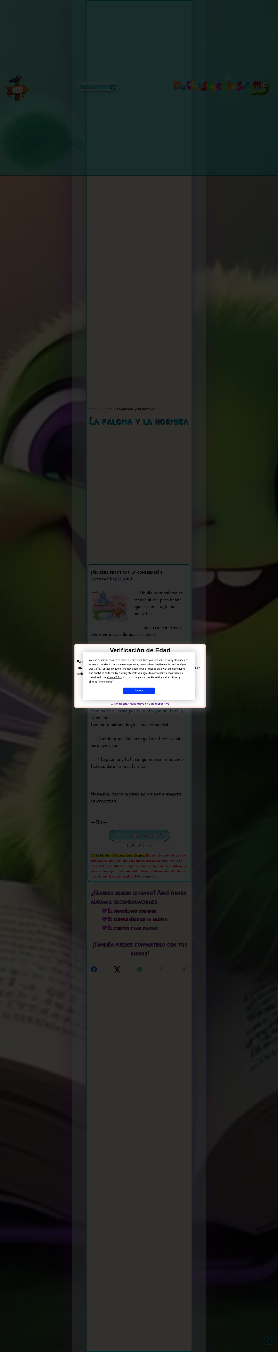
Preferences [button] (105, 681)
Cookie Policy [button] (114, 677)
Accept (139, 690)
